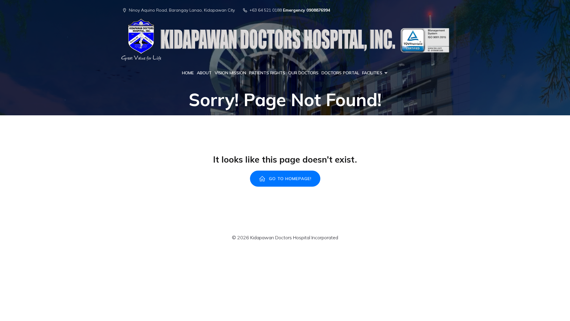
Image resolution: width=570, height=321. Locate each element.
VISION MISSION (230, 72)
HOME (188, 72)
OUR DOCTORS (303, 72)
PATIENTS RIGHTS (267, 72)
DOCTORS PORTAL (340, 72)
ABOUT (204, 72)
